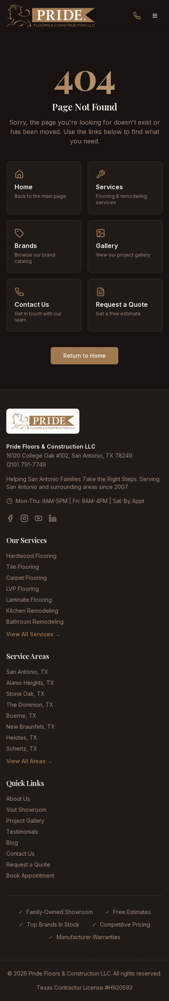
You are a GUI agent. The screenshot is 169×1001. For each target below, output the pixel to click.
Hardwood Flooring (31, 555)
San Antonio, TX (27, 671)
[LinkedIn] (53, 518)
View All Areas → (29, 761)
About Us (18, 798)
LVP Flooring (22, 588)
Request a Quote (28, 864)
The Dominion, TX (29, 704)
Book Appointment (30, 875)
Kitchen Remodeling (32, 610)
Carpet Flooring (26, 577)
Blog (12, 842)
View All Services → (33, 634)
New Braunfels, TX (30, 726)
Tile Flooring (22, 566)
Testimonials (22, 831)
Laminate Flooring (29, 599)
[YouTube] (38, 518)
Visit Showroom (26, 809)
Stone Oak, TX (25, 693)
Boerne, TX (21, 715)
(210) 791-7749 (26, 464)
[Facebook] (10, 518)
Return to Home (84, 355)
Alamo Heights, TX (30, 682)
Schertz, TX (21, 748)
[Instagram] (24, 518)
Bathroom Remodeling (35, 621)
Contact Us (20, 853)
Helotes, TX (21, 737)
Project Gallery (25, 820)
